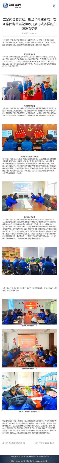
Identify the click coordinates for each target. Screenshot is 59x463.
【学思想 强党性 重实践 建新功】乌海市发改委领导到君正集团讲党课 (44, 443)
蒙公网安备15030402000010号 (36, 461)
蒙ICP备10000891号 (18, 461)
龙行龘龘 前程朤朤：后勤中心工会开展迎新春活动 (14, 443)
